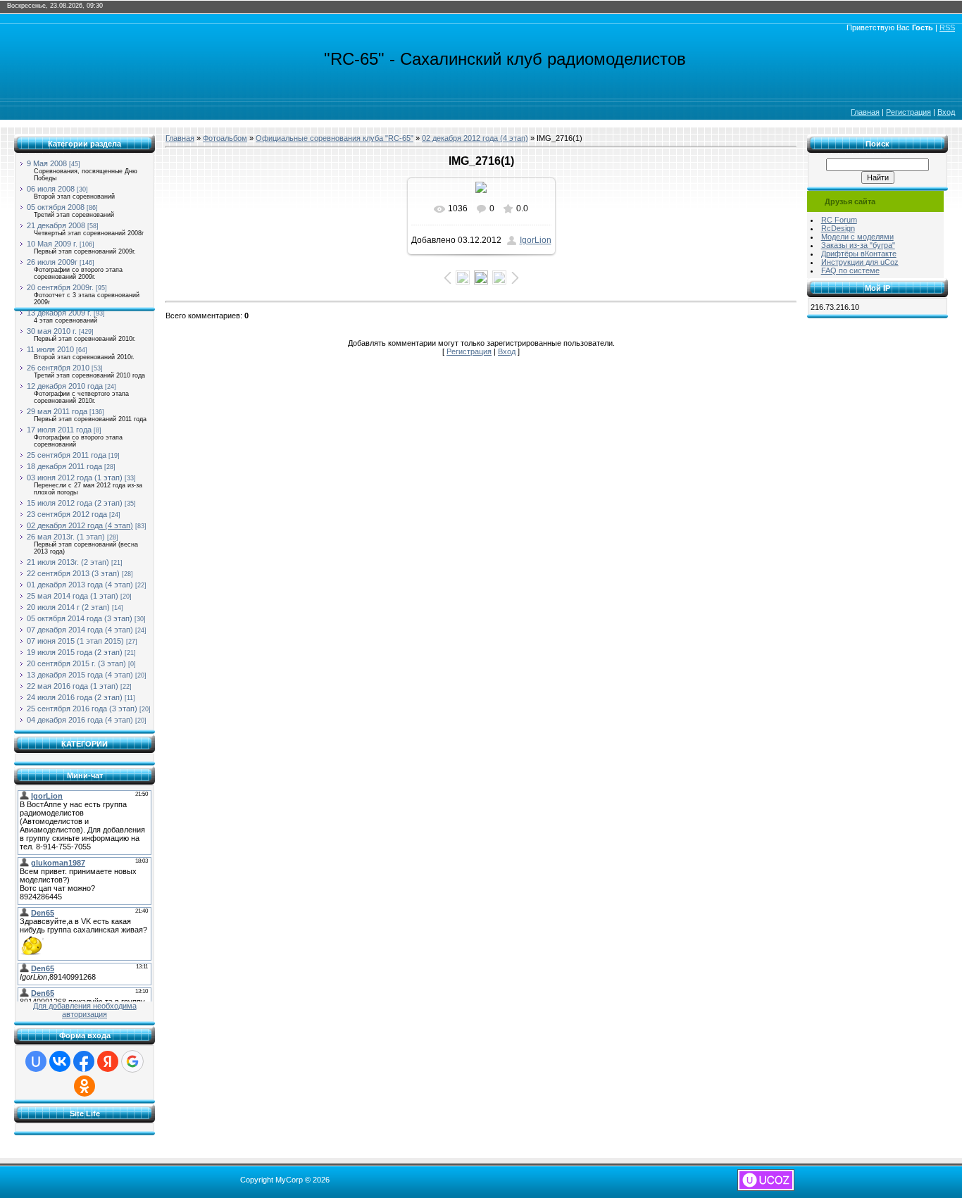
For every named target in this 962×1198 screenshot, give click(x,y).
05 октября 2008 (56, 207)
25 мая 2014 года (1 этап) (72, 596)
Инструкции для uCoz (860, 262)
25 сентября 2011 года (66, 455)
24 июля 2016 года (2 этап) (75, 697)
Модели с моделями (857, 236)
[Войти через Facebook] (83, 1061)
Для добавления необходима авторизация (85, 1010)
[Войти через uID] (35, 1061)
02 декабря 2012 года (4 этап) (80, 525)
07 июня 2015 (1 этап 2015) (75, 641)
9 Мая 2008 (47, 163)
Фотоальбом (225, 138)
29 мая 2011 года (57, 411)
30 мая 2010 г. (52, 331)
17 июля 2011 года (59, 429)
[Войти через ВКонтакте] (59, 1061)
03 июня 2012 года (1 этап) (75, 477)
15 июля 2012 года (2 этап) (75, 503)
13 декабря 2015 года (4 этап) (80, 674)
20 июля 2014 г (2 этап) (68, 607)
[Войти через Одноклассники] (84, 1086)
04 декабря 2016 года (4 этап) (80, 720)
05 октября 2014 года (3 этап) (79, 618)
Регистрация (908, 112)
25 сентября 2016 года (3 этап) (82, 708)
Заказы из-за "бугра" (858, 245)
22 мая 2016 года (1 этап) (72, 686)
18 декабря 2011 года (64, 466)
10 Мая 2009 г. (52, 243)
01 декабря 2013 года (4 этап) (80, 584)
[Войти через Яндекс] (107, 1061)
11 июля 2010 (50, 349)
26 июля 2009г (52, 262)
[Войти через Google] (132, 1061)
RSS (947, 27)
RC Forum (839, 220)
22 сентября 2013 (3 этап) (73, 573)
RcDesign (838, 228)
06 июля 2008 (51, 189)
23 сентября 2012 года (67, 514)
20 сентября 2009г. (60, 287)
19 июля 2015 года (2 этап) (75, 652)
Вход (946, 112)
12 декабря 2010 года (65, 386)
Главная (865, 112)
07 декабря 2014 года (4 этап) (80, 629)
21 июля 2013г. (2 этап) (68, 562)
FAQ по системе (850, 270)
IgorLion (535, 240)
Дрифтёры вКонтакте (859, 253)
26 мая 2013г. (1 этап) (66, 536)
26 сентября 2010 (58, 367)
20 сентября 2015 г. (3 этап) (76, 663)
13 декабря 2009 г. (59, 312)
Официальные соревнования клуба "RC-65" (334, 138)
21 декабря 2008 (56, 225)
